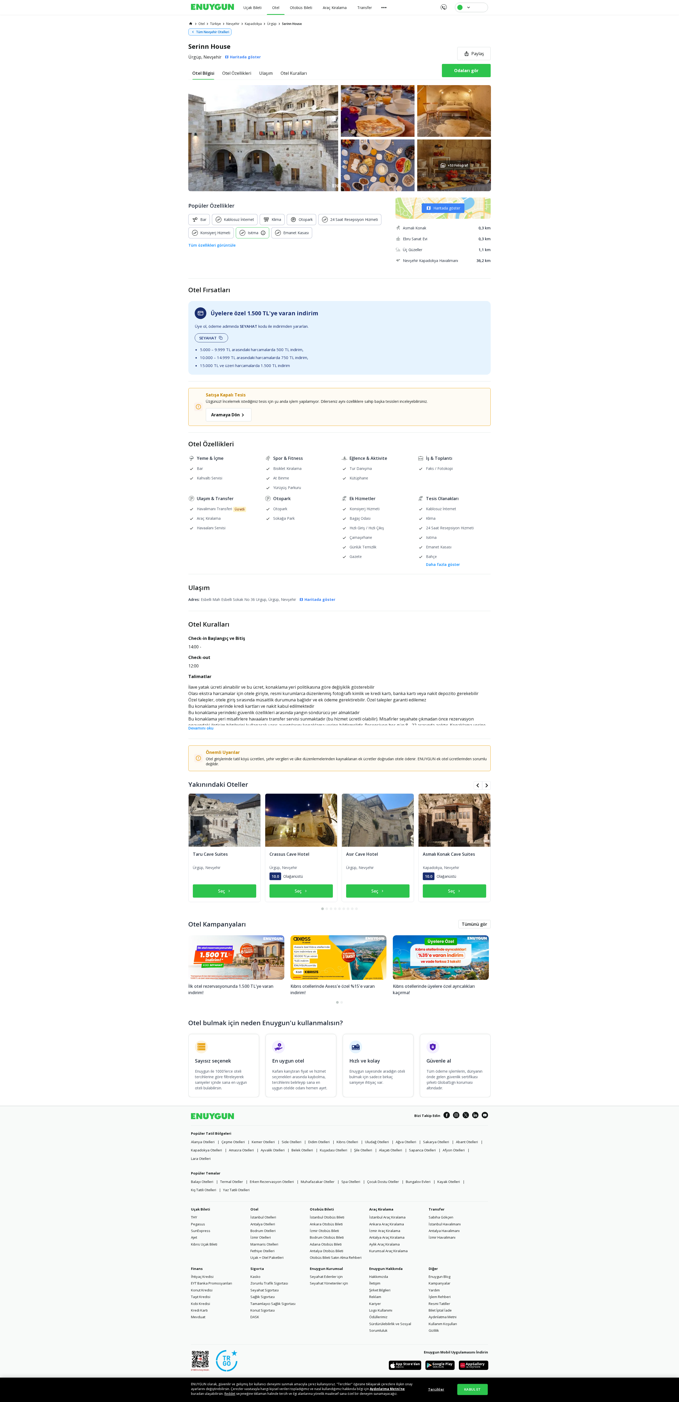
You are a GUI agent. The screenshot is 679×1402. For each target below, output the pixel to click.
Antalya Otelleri (262, 1224)
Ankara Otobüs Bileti (326, 1224)
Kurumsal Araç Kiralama (388, 1250)
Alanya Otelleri (203, 1141)
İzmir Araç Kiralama (384, 1230)
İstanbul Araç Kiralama (387, 1217)
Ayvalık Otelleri (273, 1150)
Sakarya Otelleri (436, 1141)
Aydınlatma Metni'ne (387, 1389)
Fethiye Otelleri (262, 1250)
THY (194, 1217)
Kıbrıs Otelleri (347, 1141)
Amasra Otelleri (241, 1150)
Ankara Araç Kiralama (386, 1224)
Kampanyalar (439, 1283)
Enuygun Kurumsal (326, 1268)
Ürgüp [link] (272, 23)
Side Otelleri (291, 1141)
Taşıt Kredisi (200, 1296)
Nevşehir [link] (233, 23)
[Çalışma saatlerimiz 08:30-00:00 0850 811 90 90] (443, 5)
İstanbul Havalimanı (445, 1224)
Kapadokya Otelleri (206, 1150)
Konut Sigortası (262, 1310)
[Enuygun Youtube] (485, 1116)
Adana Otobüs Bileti (326, 1244)
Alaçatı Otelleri (390, 1150)
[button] (339, 138)
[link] (190, 23)
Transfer (437, 1209)
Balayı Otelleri (202, 1181)
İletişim (374, 1283)
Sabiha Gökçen (441, 1217)
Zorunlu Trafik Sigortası (269, 1283)
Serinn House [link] (292, 23)
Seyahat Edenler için (326, 1276)
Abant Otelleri (467, 1141)
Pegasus (198, 1224)
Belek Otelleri (302, 1150)
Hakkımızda (378, 1276)
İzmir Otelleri (260, 1237)
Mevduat (198, 1316)
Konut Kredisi (201, 1290)
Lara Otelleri (201, 1158)
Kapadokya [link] (253, 23)
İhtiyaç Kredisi (202, 1276)
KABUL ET (472, 1389)
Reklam (375, 1296)
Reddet (229, 1393)
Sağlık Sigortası (262, 1296)
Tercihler (436, 1389)
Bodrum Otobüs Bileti (327, 1237)
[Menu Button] (384, 7)
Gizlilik (434, 1330)
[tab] (203, 73)
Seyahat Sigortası (264, 1290)
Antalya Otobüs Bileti (326, 1250)
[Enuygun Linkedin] (475, 1116)
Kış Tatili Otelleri (203, 1189)
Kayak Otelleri (448, 1181)
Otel (254, 1209)
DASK (254, 1316)
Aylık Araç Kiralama (384, 1244)
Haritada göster (446, 208)
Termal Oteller (231, 1181)
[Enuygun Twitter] (466, 1116)
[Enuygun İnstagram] (456, 1116)
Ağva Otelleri (406, 1141)
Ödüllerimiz (378, 1316)
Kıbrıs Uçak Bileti (204, 1244)
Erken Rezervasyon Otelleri (272, 1181)
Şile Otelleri (363, 1150)
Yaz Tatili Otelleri (236, 1189)
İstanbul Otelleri (263, 1217)
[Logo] (212, 7)
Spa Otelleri (350, 1181)
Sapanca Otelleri (422, 1150)
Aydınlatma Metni (442, 1316)
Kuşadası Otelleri (333, 1150)
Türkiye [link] (215, 23)
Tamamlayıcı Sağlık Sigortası (272, 1303)
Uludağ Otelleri (377, 1141)
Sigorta (257, 1268)
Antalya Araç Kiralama (386, 1237)
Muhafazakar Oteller (317, 1181)
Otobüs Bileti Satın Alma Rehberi (336, 1257)
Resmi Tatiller (439, 1303)
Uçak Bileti (200, 1209)
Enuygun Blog (439, 1276)
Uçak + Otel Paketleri (267, 1257)
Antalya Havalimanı (444, 1230)
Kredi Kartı (199, 1310)
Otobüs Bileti (322, 1209)
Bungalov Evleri (418, 1181)
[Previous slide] (478, 785)
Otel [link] (201, 23)
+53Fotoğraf (457, 165)
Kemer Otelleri (263, 1141)
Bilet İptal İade (440, 1310)
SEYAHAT (208, 337)
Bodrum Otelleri (263, 1230)
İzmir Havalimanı (442, 1237)
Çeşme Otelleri (233, 1141)
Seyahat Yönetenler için (329, 1283)
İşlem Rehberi (440, 1296)
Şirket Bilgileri (379, 1290)
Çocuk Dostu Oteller (383, 1181)
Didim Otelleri (319, 1141)
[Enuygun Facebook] (446, 1116)
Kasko (255, 1276)
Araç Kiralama (381, 1209)
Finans (197, 1268)
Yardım (434, 1290)
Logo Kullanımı (380, 1310)
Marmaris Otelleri (264, 1244)
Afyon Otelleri (454, 1150)
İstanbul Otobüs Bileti (327, 1217)
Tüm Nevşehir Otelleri (212, 32)
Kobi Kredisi (200, 1303)
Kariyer (375, 1303)
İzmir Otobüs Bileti (324, 1230)
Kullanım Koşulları (443, 1323)
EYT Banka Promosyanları (211, 1283)
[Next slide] (486, 785)
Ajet (194, 1237)
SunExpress (200, 1230)
